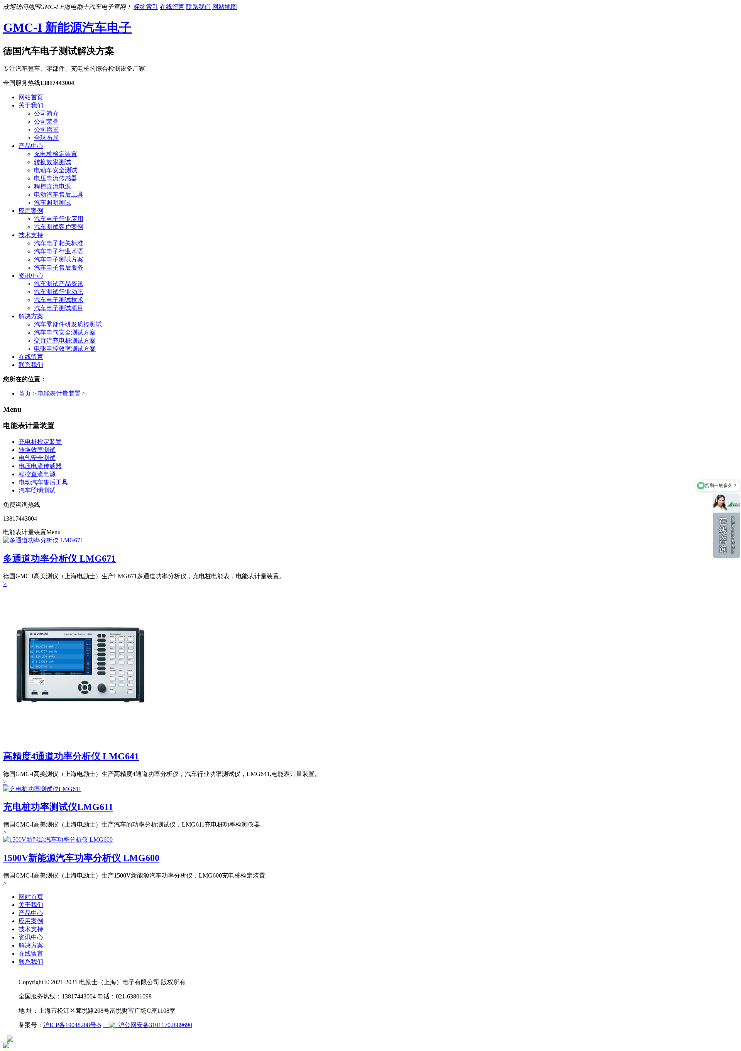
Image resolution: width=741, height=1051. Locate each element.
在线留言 (172, 6)
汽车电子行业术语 (58, 251)
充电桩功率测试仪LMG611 (58, 807)
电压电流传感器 (55, 178)
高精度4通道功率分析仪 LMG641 (71, 756)
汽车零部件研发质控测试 (68, 324)
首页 (25, 393)
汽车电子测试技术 (58, 300)
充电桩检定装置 (55, 154)
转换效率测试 (52, 162)
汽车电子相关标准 (58, 243)
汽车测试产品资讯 (58, 283)
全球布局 (46, 137)
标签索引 (146, 6)
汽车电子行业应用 (58, 219)
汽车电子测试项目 (58, 308)
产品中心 (31, 146)
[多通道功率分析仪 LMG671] (43, 540)
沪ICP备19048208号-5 (72, 1025)
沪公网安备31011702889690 (153, 1025)
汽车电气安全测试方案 (65, 332)
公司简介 (46, 113)
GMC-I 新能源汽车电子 (67, 27)
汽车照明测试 (52, 202)
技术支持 (31, 235)
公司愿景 (46, 129)
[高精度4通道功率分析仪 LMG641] (80, 740)
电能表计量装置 (59, 393)
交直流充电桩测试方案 (65, 340)
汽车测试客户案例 (58, 227)
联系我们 (198, 6)
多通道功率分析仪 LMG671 (59, 559)
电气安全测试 (37, 458)
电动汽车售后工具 (58, 194)
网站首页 (31, 97)
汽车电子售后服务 (58, 267)
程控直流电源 (52, 186)
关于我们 (31, 105)
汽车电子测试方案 (58, 259)
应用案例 (31, 210)
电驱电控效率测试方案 (65, 348)
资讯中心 (31, 275)
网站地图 (224, 6)
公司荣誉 (46, 121)
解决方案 (31, 316)
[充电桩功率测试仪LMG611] (42, 789)
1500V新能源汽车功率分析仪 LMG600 (81, 858)
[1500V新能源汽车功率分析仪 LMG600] (58, 839)
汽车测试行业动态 (58, 292)
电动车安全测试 (55, 170)
